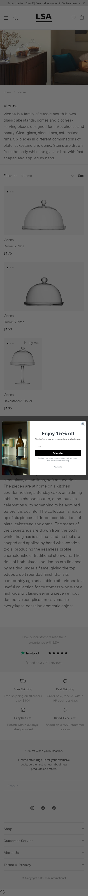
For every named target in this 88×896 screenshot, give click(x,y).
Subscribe (58, 452)
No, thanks (58, 466)
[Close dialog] (83, 424)
